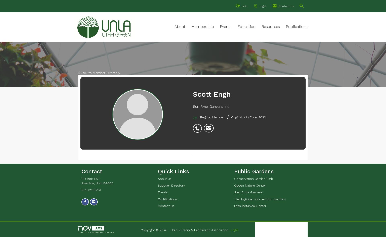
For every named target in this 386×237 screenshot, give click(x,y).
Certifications (167, 199)
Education (247, 27)
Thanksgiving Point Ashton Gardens (260, 199)
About (180, 27)
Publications (297, 27)
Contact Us (166, 206)
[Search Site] (302, 6)
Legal (234, 230)
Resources (271, 27)
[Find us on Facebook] (85, 201)
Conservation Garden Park (253, 179)
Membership (202, 27)
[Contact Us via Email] (94, 201)
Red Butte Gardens (248, 192)
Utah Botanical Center (250, 206)
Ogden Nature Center (250, 185)
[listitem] (198, 126)
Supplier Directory (171, 185)
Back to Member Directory (100, 73)
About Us (164, 179)
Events (226, 27)
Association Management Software (96, 232)
